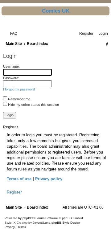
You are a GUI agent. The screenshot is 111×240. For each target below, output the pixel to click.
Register (14, 192)
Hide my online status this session (33, 104)
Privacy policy (48, 179)
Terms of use (19, 179)
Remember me (18, 99)
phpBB (27, 218)
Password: (11, 78)
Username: (11, 66)
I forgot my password (19, 89)
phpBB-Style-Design (65, 222)
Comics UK (55, 11)
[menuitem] (12, 33)
